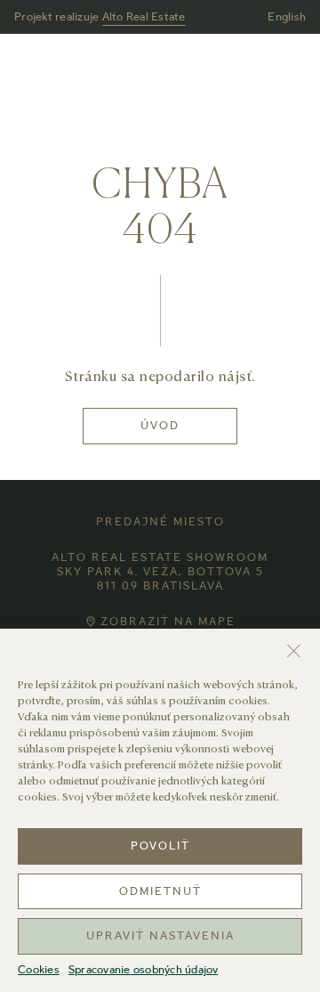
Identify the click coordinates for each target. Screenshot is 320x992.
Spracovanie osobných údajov (143, 971)
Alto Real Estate (144, 18)
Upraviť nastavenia (160, 937)
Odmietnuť (160, 892)
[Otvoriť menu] (295, 69)
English (287, 17)
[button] (293, 651)
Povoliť (160, 847)
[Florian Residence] (160, 68)
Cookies (39, 971)
